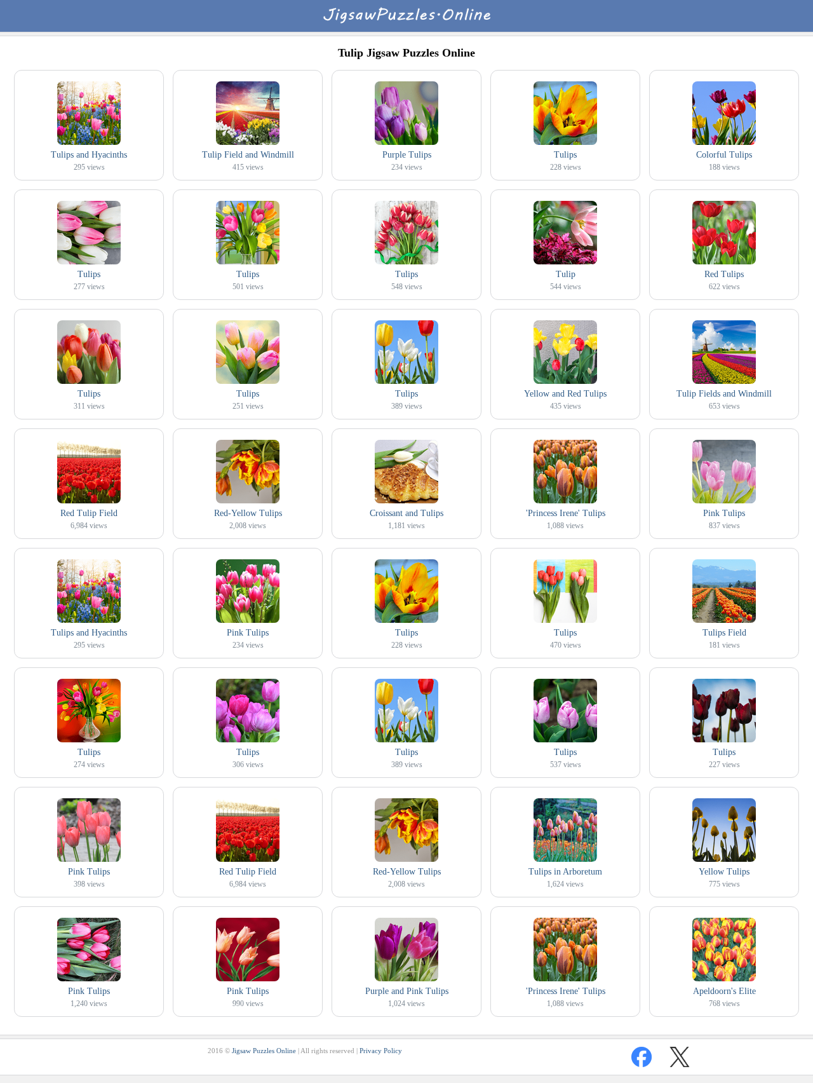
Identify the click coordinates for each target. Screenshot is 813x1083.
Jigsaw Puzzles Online (264, 1050)
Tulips (565, 155)
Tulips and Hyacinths (89, 155)
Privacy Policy (380, 1050)
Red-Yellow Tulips (248, 513)
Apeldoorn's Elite (724, 991)
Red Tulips (724, 274)
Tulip (565, 274)
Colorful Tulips (724, 155)
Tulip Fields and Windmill (724, 393)
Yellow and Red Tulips (565, 393)
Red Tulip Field (89, 513)
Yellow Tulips (724, 871)
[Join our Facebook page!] (641, 1057)
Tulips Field (724, 632)
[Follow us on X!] (680, 1057)
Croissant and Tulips (406, 513)
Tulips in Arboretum (565, 871)
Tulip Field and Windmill (248, 155)
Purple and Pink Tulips (406, 991)
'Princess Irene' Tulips (565, 513)
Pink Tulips (724, 513)
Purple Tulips (406, 155)
